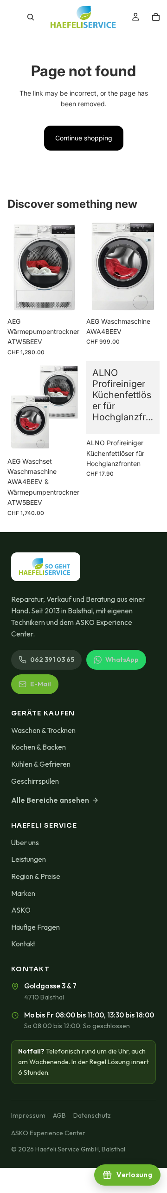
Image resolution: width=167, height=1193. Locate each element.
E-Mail (40, 684)
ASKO (21, 909)
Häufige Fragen (35, 927)
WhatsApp (122, 659)
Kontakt (23, 943)
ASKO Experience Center (48, 1133)
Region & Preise (35, 876)
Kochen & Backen (38, 746)
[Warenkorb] (156, 17)
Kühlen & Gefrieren (41, 764)
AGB (59, 1115)
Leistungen (28, 859)
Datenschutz (92, 1115)
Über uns (25, 842)
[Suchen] (30, 17)
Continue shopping (83, 138)
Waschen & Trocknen (43, 730)
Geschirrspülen (35, 781)
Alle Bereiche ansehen (50, 800)
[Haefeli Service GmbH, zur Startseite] (45, 566)
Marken (23, 893)
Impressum (28, 1115)
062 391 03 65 (52, 659)
